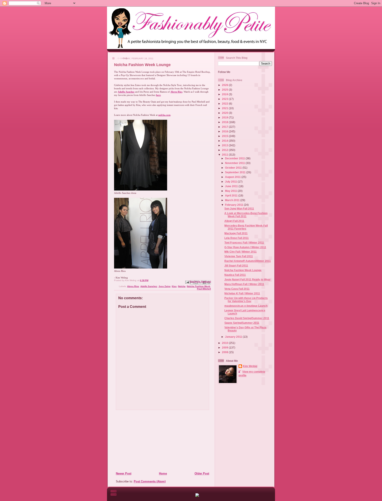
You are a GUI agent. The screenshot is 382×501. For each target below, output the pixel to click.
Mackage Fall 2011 (236, 233)
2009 (225, 347)
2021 (225, 108)
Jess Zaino (164, 286)
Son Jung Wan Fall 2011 (239, 208)
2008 (225, 352)
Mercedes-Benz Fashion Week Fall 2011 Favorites (246, 227)
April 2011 (231, 195)
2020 (225, 112)
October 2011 (234, 167)
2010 (225, 342)
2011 (225, 154)
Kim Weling (250, 366)
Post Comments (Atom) (150, 481)
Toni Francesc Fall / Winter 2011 (244, 242)
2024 (225, 94)
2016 (225, 131)
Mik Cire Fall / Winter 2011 (240, 251)
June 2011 (232, 186)
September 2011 (235, 172)
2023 (225, 98)
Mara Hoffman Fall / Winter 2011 (244, 284)
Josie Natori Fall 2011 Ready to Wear (247, 279)
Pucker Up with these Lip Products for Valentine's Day (246, 300)
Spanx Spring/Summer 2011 (241, 322)
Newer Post (123, 473)
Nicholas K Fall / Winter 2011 (242, 293)
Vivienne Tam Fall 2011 (238, 256)
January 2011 (234, 336)
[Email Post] (187, 282)
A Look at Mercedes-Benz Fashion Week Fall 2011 (245, 215)
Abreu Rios (176, 91)
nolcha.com (164, 115)
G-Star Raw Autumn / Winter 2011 (245, 247)
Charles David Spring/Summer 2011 (246, 318)
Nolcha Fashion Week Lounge (243, 270)
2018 (225, 122)
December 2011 (235, 158)
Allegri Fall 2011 (234, 220)
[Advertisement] (142, 440)
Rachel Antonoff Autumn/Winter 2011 (247, 260)
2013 (225, 145)
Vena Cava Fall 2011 (237, 288)
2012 (225, 150)
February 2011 (234, 204)
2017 (225, 126)
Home (163, 473)
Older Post (202, 473)
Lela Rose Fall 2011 (236, 237)
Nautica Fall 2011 (235, 274)
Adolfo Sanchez (126, 91)
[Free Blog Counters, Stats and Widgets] (197, 495)
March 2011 (232, 200)
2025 (225, 89)
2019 (225, 117)
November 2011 (235, 163)
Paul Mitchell (204, 289)
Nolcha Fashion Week (198, 286)
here (158, 95)
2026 (225, 85)
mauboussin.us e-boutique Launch (245, 305)
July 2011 (231, 181)
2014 (225, 140)
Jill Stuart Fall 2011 (236, 265)
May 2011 (231, 190)
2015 (225, 136)
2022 (225, 103)
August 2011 (233, 176)
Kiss (174, 286)
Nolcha (181, 286)
